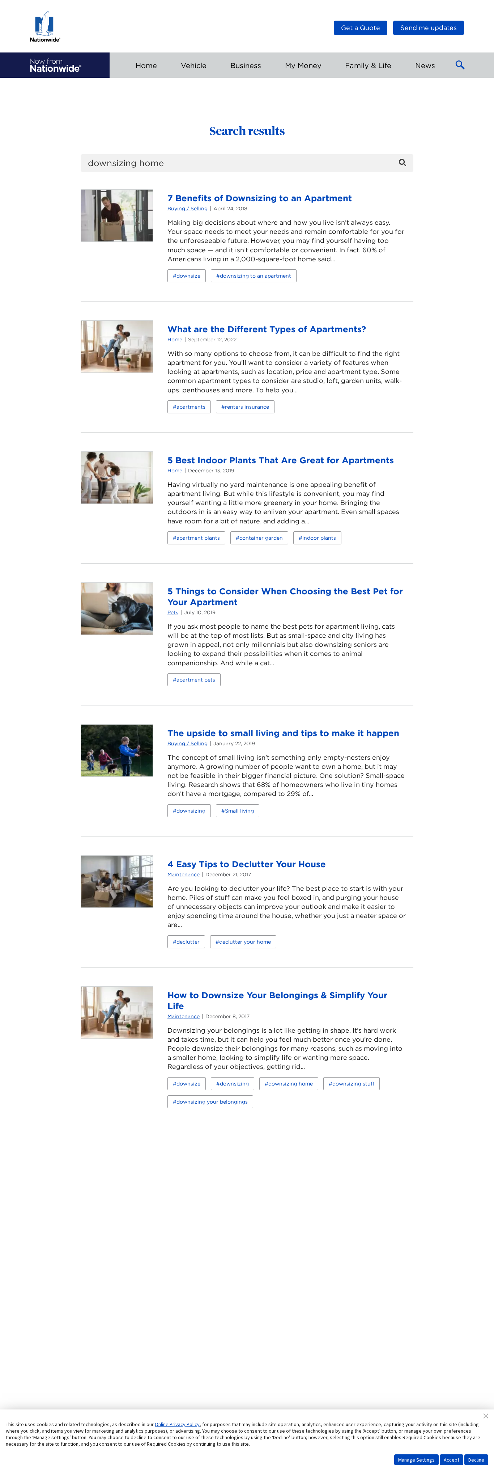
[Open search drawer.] (460, 65)
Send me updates (428, 27)
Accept (451, 1460)
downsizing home (290, 1084)
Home (174, 339)
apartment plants (198, 538)
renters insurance (247, 407)
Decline (476, 1460)
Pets (172, 612)
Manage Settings (416, 1460)
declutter (188, 942)
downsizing (190, 811)
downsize (188, 276)
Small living (239, 811)
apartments (190, 407)
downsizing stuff (353, 1084)
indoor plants (319, 538)
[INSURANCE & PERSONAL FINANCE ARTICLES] (55, 65)
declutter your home (245, 942)
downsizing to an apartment (255, 276)
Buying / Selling (187, 208)
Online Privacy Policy (177, 1424)
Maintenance (183, 874)
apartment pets (195, 680)
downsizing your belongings (212, 1102)
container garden (261, 538)
